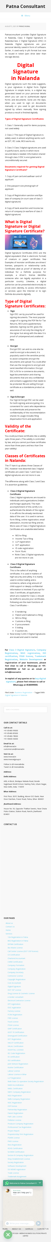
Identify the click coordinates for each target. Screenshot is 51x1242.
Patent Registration (15, 1113)
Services (9, 933)
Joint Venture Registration (18, 1064)
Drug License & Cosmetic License (21, 993)
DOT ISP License (14, 990)
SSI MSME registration (17, 1169)
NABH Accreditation (16, 1085)
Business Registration (23, 692)
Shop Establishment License (19, 1159)
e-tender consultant (15, 997)
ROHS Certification (15, 1148)
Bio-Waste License (15, 947)
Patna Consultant (25, 6)
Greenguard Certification (17, 1036)
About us (9, 923)
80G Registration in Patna (18, 941)
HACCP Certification (16, 1043)
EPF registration (14, 1004)
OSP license (12, 1106)
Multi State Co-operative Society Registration (26, 1081)
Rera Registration (15, 1145)
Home (8, 930)
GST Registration (14, 1039)
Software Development (17, 1166)
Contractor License (15, 976)
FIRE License (13, 1018)
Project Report (13, 1131)
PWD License (13, 1141)
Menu (27, 15)
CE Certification (14, 955)
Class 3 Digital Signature (22, 650)
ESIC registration (14, 1007)
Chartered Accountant (16, 958)
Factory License (14, 1011)
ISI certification (14, 1057)
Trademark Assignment (17, 1176)
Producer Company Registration (20, 1124)
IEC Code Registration (16, 1053)
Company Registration (17, 969)
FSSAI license (26, 656)
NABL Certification (15, 1088)
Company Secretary (15, 972)
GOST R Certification (16, 1032)
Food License (13, 1021)
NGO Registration (15, 1095)
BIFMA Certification (15, 944)
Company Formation (16, 965)
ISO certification (14, 1060)
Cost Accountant (14, 983)
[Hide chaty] (8, 1234)
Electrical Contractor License (19, 1000)
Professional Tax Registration (19, 1127)
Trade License (13, 1173)
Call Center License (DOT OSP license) (23, 951)
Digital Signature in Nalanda (16, 695)
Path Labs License (15, 1116)
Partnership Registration (17, 1109)
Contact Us (10, 926)
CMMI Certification (15, 962)
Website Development (32, 659)
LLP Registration (14, 1078)
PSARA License (14, 1138)
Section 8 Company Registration (20, 1155)
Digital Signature (14, 986)
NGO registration (30, 653)
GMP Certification (15, 1028)
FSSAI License (13, 1025)
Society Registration (16, 1162)
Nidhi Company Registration (19, 1099)
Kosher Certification (16, 1067)
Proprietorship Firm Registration (20, 1134)
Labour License (14, 1071)
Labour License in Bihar (17, 1074)
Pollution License (14, 1120)
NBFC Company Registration (19, 1092)
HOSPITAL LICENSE (16, 1050)
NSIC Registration (15, 1102)
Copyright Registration (17, 979)
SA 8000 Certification (16, 1152)
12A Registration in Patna (18, 937)
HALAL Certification (15, 1046)
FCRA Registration (15, 1014)
